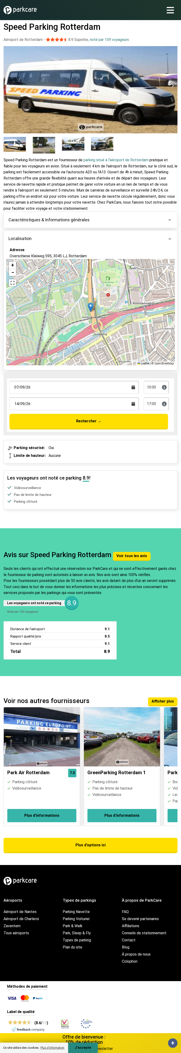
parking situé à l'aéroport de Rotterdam (115, 160)
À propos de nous (136, 954)
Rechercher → (88, 421)
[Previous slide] (8, 85)
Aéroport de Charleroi (21, 919)
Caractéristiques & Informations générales (49, 219)
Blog (125, 947)
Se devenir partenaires (140, 919)
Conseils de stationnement (144, 933)
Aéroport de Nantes (20, 911)
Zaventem (12, 926)
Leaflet (144, 363)
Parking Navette (76, 911)
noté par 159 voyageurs (109, 39)
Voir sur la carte (27, 278)
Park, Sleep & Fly (77, 933)
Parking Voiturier (76, 919)
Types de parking (77, 940)
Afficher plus (163, 701)
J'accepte (83, 1048)
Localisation (20, 238)
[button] (91, 307)
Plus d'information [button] (52, 1047)
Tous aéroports (16, 933)
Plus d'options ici (90, 845)
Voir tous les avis (131, 556)
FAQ (125, 911)
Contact (129, 940)
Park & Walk (72, 926)
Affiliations (130, 926)
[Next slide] (172, 85)
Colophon (129, 961)
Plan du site (72, 947)
